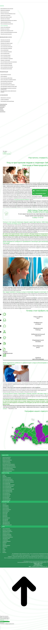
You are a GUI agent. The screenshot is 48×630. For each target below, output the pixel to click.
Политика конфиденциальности (23, 562)
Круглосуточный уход (7, 457)
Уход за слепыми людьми (7, 490)
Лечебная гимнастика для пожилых (9, 466)
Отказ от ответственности (42, 562)
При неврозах (5, 520)
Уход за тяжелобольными (7, 491)
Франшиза (5, 542)
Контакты (4, 552)
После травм (5, 513)
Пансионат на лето (6, 532)
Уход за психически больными (8, 488)
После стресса (5, 512)
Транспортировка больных (8, 468)
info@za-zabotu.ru (39, 565)
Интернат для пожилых (7, 530)
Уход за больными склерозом (8, 481)
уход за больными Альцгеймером (21, 199)
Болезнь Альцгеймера (7, 477)
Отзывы (4, 549)
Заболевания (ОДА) (6, 523)
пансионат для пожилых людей (14, 223)
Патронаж (4, 476)
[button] (9, 3)
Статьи (4, 550)
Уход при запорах (6, 497)
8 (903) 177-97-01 (38, 217)
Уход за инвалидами (6, 483)
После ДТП (4, 503)
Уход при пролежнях (6, 500)
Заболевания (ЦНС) (6, 522)
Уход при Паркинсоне (7, 498)
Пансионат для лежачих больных (9, 465)
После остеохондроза (7, 509)
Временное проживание (7, 459)
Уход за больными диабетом (8, 480)
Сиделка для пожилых (7, 462)
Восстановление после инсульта (9, 464)
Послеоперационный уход (7, 479)
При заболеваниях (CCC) (7, 524)
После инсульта (5, 505)
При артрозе (5, 516)
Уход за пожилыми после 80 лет (8, 469)
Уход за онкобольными (7, 487)
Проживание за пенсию (7, 535)
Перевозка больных (6, 461)
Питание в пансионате (7, 534)
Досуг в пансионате (6, 528)
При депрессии (5, 519)
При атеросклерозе (6, 517)
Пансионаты (5, 546)
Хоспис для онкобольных (7, 471)
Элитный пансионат (6, 545)
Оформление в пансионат (7, 531)
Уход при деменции (6, 495)
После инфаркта (6, 506)
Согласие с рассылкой (33, 562)
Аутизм (4, 474)
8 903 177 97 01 (39, 563)
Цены (4, 548)
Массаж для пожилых (6, 458)
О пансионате (5, 539)
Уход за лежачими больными (8, 486)
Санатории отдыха (6, 538)
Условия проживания (6, 541)
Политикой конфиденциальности (4, 620)
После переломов (6, 510)
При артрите (5, 515)
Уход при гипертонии (7, 494)
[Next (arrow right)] (0, 628)
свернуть (45, 195)
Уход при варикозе (6, 493)
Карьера (4, 543)
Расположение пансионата (8, 537)
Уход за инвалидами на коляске (9, 484)
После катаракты (6, 508)
